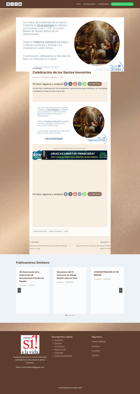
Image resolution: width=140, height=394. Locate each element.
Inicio (78, 4)
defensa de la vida (40, 231)
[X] (12, 4)
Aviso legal (58, 353)
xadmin (24, 285)
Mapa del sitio (60, 349)
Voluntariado (103, 4)
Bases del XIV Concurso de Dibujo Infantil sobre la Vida (94, 245)
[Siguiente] (120, 290)
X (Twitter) (96, 351)
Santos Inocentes (55, 231)
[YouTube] (20, 4)
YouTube (95, 355)
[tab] (65, 315)
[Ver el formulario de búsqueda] (70, 4)
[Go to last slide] (19, 290)
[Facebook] (8, 4)
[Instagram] (16, 4)
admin (37, 77)
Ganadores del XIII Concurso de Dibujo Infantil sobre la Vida (48, 245)
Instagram (96, 346)
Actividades (37, 68)
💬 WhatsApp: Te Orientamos (122, 4)
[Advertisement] (70, 177)
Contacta (58, 343)
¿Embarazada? (89, 4)
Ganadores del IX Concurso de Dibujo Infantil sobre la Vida (67, 275)
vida (66, 231)
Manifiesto (58, 340)
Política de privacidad (63, 356)
